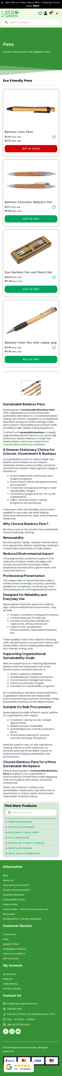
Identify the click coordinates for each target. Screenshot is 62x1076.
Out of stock (31, 148)
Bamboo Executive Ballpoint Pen (28, 202)
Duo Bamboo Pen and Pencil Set (28, 272)
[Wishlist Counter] (40, 14)
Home (6, 51)
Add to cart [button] (31, 218)
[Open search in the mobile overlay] (31, 22)
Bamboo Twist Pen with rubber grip (31, 342)
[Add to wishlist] (54, 137)
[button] (19, 1067)
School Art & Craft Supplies (27, 51)
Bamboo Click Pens (19, 132)
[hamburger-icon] (57, 13)
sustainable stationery (18, 444)
